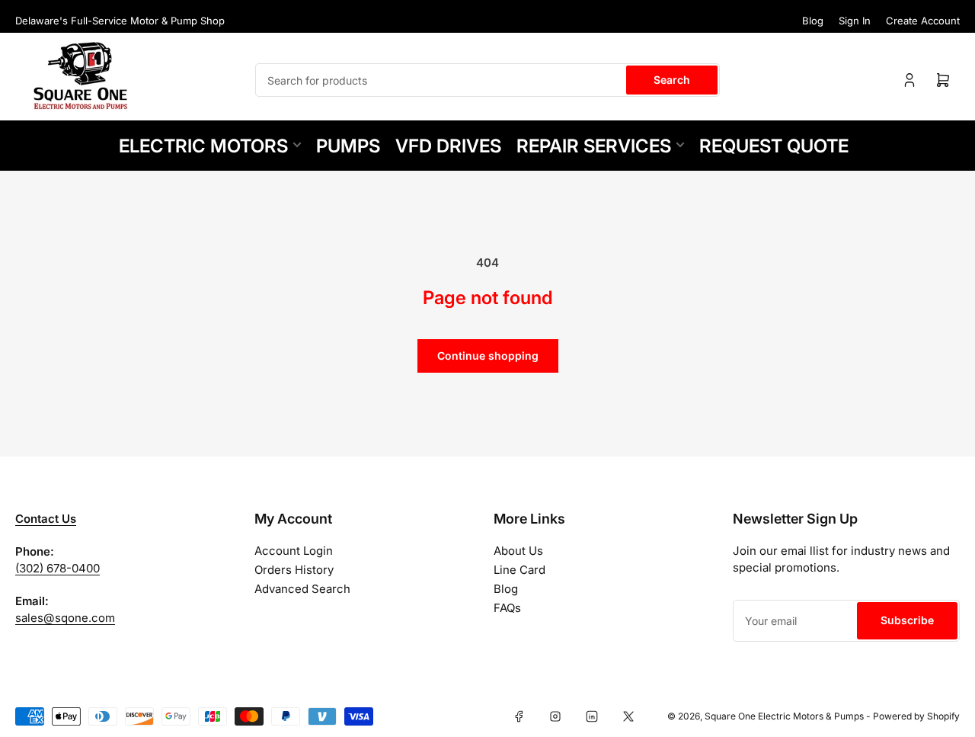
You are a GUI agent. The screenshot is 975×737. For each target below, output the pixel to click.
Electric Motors (203, 146)
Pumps (348, 146)
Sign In (855, 20)
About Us (518, 550)
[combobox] (487, 80)
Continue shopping (488, 355)
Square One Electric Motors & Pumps (784, 716)
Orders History (294, 569)
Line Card (519, 569)
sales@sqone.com (65, 617)
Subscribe (907, 620)
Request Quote (774, 146)
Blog (812, 20)
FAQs (507, 608)
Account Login (293, 550)
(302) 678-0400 (57, 568)
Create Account (923, 20)
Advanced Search (302, 589)
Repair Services (593, 146)
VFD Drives (448, 146)
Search (672, 79)
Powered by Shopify (916, 716)
